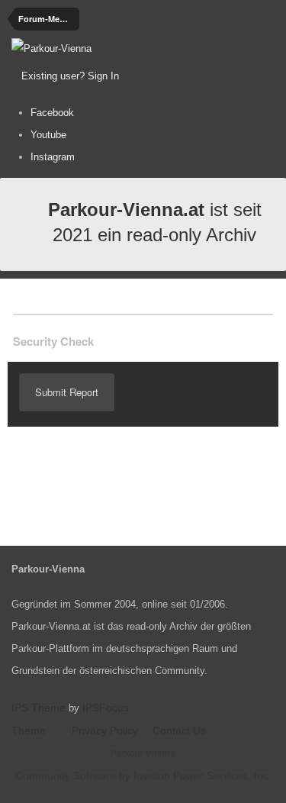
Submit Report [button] (66, 392)
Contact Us (179, 730)
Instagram (53, 157)
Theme (30, 730)
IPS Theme (38, 707)
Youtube (48, 134)
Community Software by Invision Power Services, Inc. (143, 775)
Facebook (52, 112)
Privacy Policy (105, 730)
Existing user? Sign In (73, 76)
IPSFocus (105, 707)
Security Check (53, 341)
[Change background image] (159, 76)
